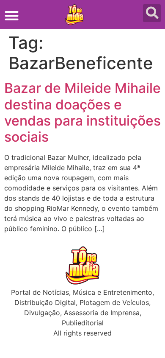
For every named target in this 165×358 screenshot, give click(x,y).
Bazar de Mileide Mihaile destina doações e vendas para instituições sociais (82, 112)
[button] (11, 15)
